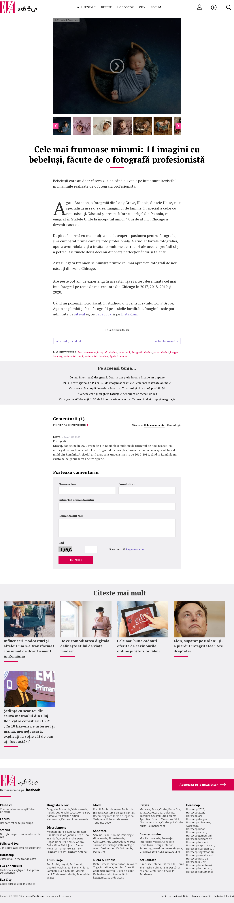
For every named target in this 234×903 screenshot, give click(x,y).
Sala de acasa (115, 877)
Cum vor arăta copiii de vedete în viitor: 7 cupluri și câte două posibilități (117, 388)
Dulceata (169, 812)
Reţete (144, 805)
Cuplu (59, 812)
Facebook (104, 314)
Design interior (164, 845)
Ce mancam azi (157, 826)
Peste (171, 809)
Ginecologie (100, 838)
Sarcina (97, 835)
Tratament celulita (64, 874)
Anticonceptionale (118, 841)
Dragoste (52, 809)
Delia (50, 845)
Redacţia (218, 896)
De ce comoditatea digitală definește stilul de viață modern (84, 646)
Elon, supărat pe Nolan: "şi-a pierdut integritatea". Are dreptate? (198, 646)
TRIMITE (75, 560)
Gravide (144, 851)
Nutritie (111, 870)
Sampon (52, 870)
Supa (159, 812)
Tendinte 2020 (102, 822)
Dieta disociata (102, 874)
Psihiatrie (99, 851)
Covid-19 (169, 871)
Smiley (71, 842)
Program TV (74, 848)
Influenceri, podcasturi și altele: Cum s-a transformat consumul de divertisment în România (29, 648)
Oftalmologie (126, 845)
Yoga (96, 867)
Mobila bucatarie (150, 838)
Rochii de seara (111, 809)
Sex (87, 812)
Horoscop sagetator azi (200, 852)
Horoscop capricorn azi (200, 845)
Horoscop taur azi (197, 842)
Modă (97, 805)
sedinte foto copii (73, 356)
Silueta (116, 874)
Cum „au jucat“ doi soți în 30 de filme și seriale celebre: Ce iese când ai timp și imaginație (117, 399)
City (142, 7)
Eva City (6, 880)
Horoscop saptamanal (199, 871)
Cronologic (174, 425)
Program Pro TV (56, 852)
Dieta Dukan (117, 864)
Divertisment (56, 828)
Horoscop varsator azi (199, 855)
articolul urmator (166, 341)
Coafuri (51, 867)
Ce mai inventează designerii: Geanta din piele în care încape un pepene (117, 377)
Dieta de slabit (125, 870)
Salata (143, 812)
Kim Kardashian (56, 835)
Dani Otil (60, 842)
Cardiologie (110, 845)
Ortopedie (126, 848)
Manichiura (81, 867)
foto (80, 352)
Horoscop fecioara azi (199, 839)
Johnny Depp (75, 835)
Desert (156, 819)
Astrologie (192, 825)
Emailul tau (126, 484)
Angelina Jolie (67, 838)
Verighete (99, 819)
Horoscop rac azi (196, 832)
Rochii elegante (102, 816)
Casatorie (78, 812)
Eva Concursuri (11, 866)
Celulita (69, 870)
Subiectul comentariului (76, 500)
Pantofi (130, 812)
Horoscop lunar (195, 829)
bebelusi (112, 352)
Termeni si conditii (201, 896)
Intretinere (106, 867)
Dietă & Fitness (104, 860)
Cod (61, 543)
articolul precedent (68, 341)
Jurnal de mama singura (167, 848)
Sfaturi (5, 830)
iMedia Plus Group (34, 896)
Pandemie (146, 874)
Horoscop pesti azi (197, 858)
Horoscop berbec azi (198, 868)
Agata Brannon (118, 356)
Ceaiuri (107, 835)
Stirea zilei (169, 864)
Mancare (145, 809)
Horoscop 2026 (195, 809)
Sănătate (100, 831)
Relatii (50, 812)
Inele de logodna (123, 816)
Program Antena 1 (78, 852)
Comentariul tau (70, 516)
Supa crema (169, 816)
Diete (96, 864)
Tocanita (145, 816)
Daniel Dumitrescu (118, 330)
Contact (230, 896)
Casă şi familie (150, 834)
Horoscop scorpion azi (199, 848)
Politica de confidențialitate (174, 896)
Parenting (146, 848)
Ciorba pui (167, 822)
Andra (80, 842)
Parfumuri (76, 864)
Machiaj (62, 867)
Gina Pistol (60, 845)
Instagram (129, 314)
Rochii (55, 864)
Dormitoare (147, 845)
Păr (49, 864)
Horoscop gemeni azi (199, 835)
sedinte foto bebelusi (96, 356)
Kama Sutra (54, 816)
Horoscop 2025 (195, 812)
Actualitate (148, 860)
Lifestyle (88, 7)
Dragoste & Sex (58, 805)
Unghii (65, 864)
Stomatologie (116, 838)
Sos (178, 809)
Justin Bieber (76, 845)
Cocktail (156, 816)
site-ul (79, 314)
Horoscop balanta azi (199, 865)
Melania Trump (56, 848)
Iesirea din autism (157, 867)
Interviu (157, 864)
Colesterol (99, 841)
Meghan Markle (56, 831)
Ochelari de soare (117, 819)
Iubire (67, 812)
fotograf (102, 352)
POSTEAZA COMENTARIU (69, 425)
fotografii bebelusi (141, 352)
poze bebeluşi (161, 352)
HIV (117, 848)
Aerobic (119, 867)
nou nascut (90, 352)
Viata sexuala (79, 809)
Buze (61, 870)
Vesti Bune (156, 871)
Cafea (151, 812)
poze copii (124, 352)
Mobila (157, 841)
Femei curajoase (160, 851)
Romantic (64, 809)
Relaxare (132, 864)
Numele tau (67, 484)
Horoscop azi (194, 816)
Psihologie (127, 835)
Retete (106, 7)
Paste (155, 809)
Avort (96, 848)
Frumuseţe (55, 860)
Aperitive (145, 819)
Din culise (146, 864)
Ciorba (163, 809)
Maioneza (167, 819)
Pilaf (176, 819)
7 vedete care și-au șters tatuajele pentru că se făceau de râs (117, 394)
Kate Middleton (76, 831)
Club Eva (6, 805)
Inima (116, 835)
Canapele (168, 841)
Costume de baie (114, 812)
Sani (70, 867)
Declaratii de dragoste (74, 819)
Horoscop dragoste (197, 819)
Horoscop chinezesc (198, 822)
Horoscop (125, 7)
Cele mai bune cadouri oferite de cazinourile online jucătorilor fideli (138, 646)
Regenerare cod (135, 549)
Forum (156, 7)
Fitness (105, 864)
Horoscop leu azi (196, 862)
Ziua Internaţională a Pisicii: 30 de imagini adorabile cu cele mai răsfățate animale (117, 383)
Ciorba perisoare (150, 822)
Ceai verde (107, 848)
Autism (175, 851)
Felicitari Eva (9, 844)
